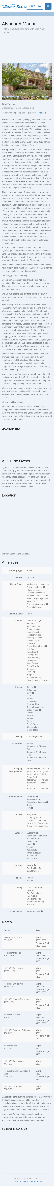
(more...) (42, 113)
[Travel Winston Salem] (14, 6)
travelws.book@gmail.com (27, 1181)
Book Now (35, 6)
